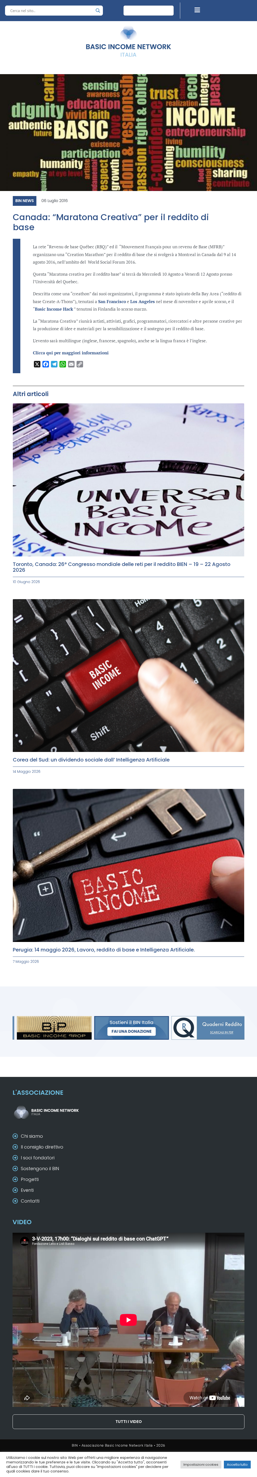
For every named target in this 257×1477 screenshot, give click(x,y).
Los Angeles (142, 301)
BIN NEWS (24, 201)
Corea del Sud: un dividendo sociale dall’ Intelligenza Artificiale (91, 759)
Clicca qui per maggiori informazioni (71, 353)
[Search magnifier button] (97, 10)
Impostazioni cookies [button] (200, 1464)
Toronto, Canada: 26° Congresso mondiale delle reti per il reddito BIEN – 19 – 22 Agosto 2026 (121, 567)
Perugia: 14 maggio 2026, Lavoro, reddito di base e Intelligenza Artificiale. (104, 949)
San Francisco (112, 301)
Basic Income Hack (54, 309)
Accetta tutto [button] (237, 1464)
